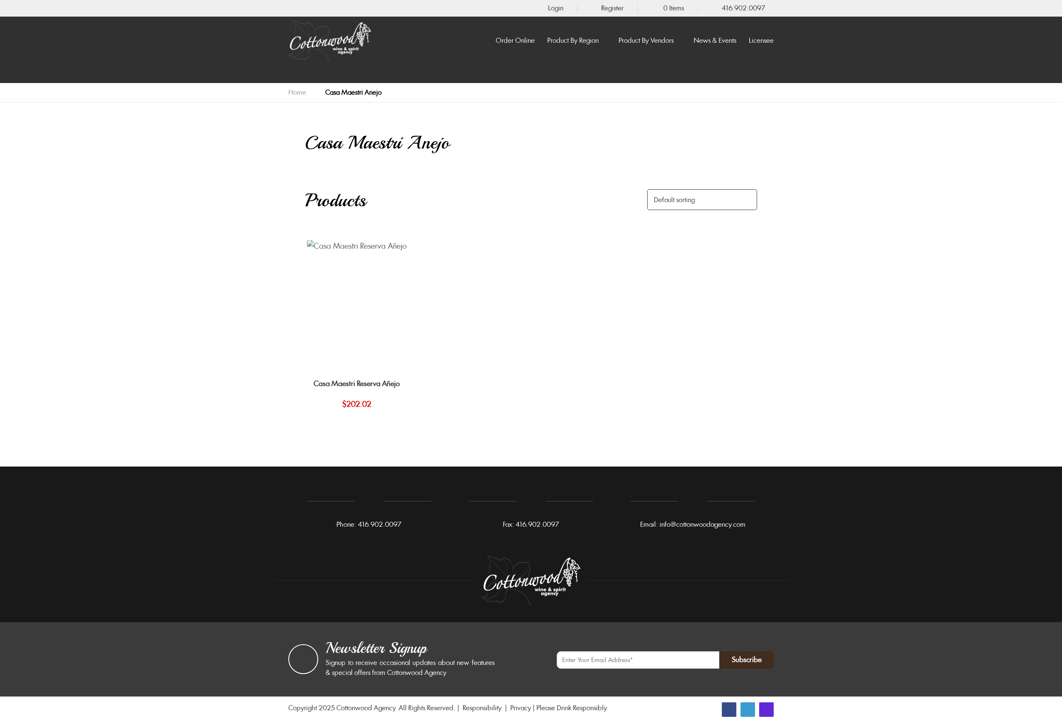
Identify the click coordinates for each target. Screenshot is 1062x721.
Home (297, 92)
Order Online (515, 41)
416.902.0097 (743, 8)
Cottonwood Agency (365, 708)
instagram (766, 709)
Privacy (520, 708)
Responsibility (482, 708)
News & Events (715, 41)
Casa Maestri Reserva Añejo (357, 383)
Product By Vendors (646, 41)
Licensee (761, 41)
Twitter (747, 709)
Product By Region (573, 41)
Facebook (729, 709)
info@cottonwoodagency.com (702, 524)
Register (612, 8)
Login (555, 8)
